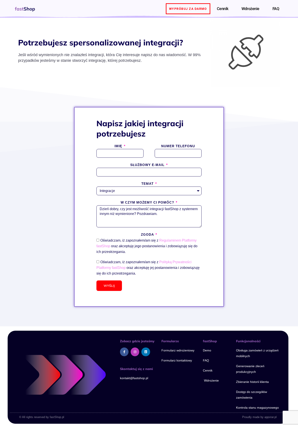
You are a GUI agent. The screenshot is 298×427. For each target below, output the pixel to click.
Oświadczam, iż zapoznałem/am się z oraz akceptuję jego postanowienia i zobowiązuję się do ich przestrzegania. (146, 246)
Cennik (222, 8)
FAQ (275, 8)
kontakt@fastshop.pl (134, 378)
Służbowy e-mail (148, 165)
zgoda (148, 234)
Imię (119, 146)
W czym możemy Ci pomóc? (148, 202)
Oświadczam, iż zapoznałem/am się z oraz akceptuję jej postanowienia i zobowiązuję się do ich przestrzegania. (148, 267)
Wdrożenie (250, 8)
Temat (148, 183)
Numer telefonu (178, 146)
